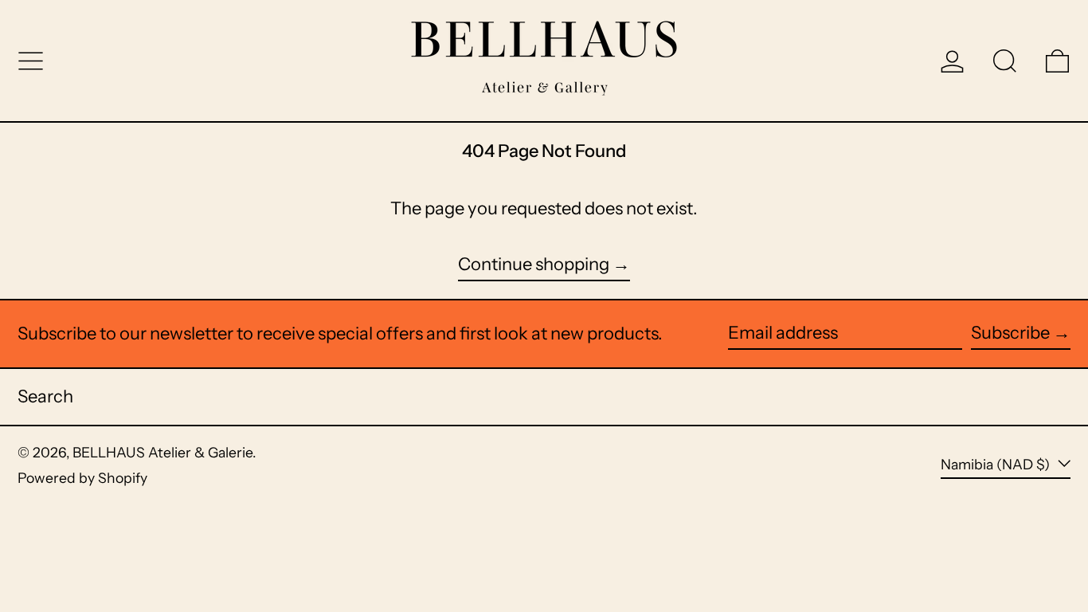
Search (45, 396)
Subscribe (1010, 332)
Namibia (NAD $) (997, 464)
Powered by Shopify (82, 477)
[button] (1005, 61)
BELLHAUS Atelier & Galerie (162, 452)
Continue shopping (533, 264)
